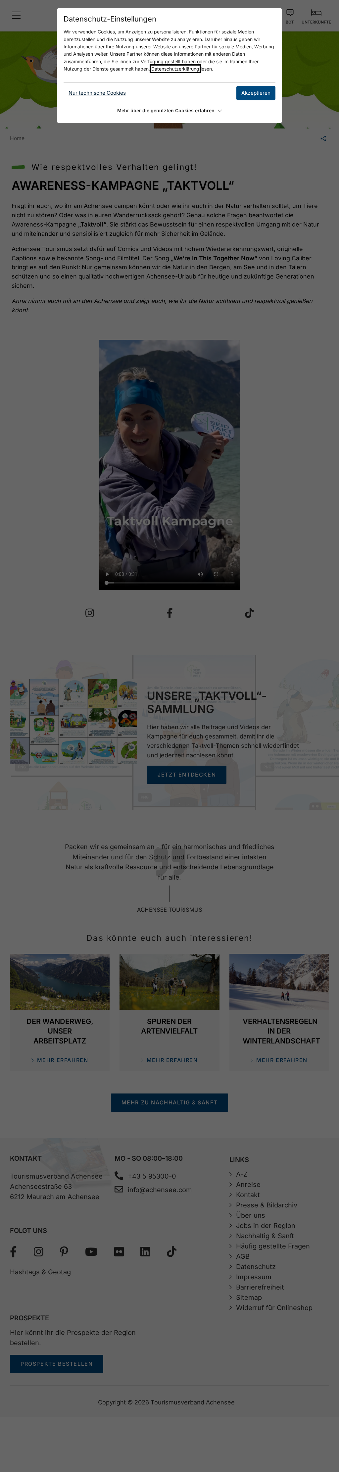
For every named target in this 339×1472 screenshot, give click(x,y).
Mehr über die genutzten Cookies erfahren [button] (166, 110)
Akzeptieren (255, 93)
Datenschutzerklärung (175, 69)
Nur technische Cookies (97, 93)
